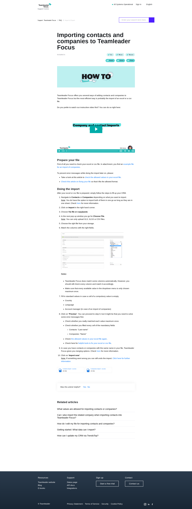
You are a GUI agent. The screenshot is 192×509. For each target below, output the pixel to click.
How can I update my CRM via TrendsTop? (77, 435)
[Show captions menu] (121, 151)
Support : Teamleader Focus (47, 20)
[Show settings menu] (129, 151)
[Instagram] (145, 504)
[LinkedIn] (148, 504)
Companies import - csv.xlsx (98, 369)
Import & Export (70, 20)
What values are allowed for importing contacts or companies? (87, 409)
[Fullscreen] (133, 151)
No (89, 387)
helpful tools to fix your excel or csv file (94, 343)
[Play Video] (59, 151)
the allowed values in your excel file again (89, 339)
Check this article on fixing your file (76, 182)
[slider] (92, 151)
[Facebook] (152, 504)
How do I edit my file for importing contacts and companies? (85, 423)
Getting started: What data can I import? (76, 429)
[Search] (151, 20)
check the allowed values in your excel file (103, 177)
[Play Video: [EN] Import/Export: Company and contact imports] (96, 129)
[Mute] (125, 151)
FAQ (60, 20)
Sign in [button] (139, 4)
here (79, 203)
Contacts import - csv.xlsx (69, 369)
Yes (84, 387)
